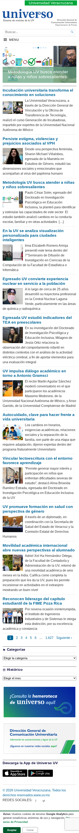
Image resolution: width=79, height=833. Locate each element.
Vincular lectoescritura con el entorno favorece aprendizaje (38, 460)
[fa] (35, 800)
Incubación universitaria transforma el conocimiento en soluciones (38, 92)
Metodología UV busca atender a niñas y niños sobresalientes (38, 74)
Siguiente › (64, 638)
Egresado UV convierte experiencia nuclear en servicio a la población (35, 281)
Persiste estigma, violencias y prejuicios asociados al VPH (30, 141)
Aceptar (12, 830)
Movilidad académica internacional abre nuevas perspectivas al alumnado (39, 547)
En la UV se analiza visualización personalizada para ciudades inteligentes (33, 235)
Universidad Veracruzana (51, 3)
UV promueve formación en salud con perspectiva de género (38, 509)
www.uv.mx (42, 795)
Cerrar (30, 830)
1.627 (49, 638)
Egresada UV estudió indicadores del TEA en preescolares (37, 319)
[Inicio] (27, 20)
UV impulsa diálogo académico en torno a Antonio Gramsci (34, 373)
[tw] (43, 800)
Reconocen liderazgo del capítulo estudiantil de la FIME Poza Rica (34, 601)
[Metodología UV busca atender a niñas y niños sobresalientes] (39, 64)
